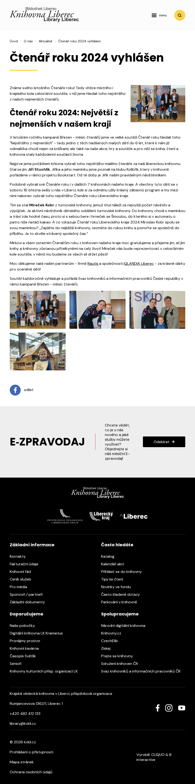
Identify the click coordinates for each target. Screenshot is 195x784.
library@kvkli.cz (23, 723)
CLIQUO (158, 754)
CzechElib (110, 640)
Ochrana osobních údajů (31, 771)
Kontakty (18, 556)
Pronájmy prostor (25, 640)
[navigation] (159, 15)
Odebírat (161, 441)
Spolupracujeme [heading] (120, 614)
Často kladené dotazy (121, 594)
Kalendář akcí (113, 563)
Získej (106, 648)
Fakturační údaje (24, 563)
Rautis (93, 263)
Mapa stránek (22, 762)
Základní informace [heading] (32, 545)
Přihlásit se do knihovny (122, 571)
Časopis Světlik (23, 655)
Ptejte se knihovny (117, 655)
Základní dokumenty (28, 602)
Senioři (16, 663)
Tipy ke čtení (112, 579)
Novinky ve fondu (116, 586)
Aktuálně (45, 41)
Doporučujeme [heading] (26, 614)
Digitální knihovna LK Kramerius (37, 633)
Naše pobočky (23, 625)
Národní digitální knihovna (123, 625)
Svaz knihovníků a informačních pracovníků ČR (141, 671)
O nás (28, 41)
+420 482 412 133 (25, 713)
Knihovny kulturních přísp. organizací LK (44, 671)
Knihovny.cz (111, 633)
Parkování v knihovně (119, 602)
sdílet (28, 389)
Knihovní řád (21, 571)
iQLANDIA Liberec (139, 263)
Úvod (14, 41)
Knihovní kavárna (25, 648)
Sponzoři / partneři (27, 594)
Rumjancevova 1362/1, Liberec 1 (36, 703)
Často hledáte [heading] (117, 545)
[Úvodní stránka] (44, 20)
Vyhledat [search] (179, 15)
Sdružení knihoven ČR (120, 663)
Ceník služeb (21, 579)
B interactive (153, 757)
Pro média (19, 586)
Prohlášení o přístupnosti (31, 752)
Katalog (108, 556)
